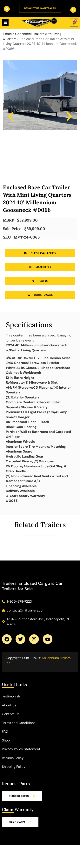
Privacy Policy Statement (21, 749)
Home (7, 34)
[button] (11, 116)
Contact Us (10, 714)
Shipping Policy (13, 766)
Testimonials (11, 696)
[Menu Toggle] (5, 22)
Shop (6, 740)
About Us (9, 705)
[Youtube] (47, 639)
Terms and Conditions (18, 723)
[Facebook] (7, 639)
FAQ (5, 731)
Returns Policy (12, 758)
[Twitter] (20, 639)
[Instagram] (34, 639)
